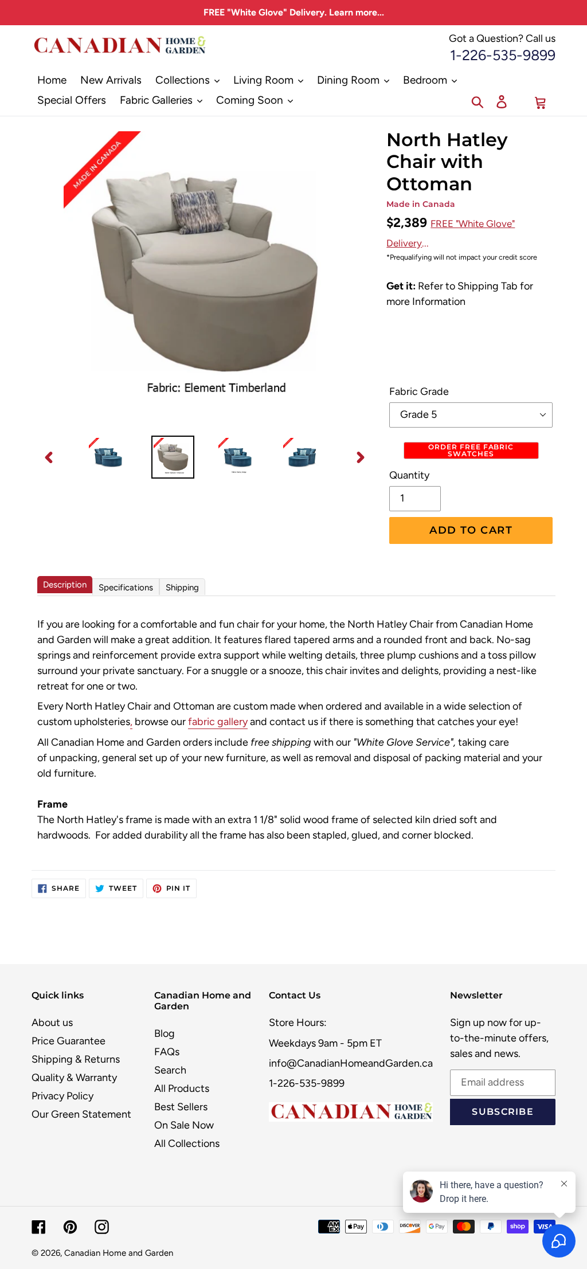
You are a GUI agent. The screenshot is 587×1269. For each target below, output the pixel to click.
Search (170, 1070)
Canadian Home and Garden (118, 1253)
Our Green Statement (81, 1114)
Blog (164, 1033)
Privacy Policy (62, 1096)
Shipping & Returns (76, 1059)
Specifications (126, 587)
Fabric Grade (419, 391)
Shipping (182, 587)
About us (52, 1022)
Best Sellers (181, 1106)
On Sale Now (184, 1125)
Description (65, 584)
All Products (181, 1088)
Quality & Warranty (74, 1077)
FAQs (166, 1051)
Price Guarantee (68, 1041)
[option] (108, 457)
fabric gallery (218, 721)
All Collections (187, 1143)
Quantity (409, 475)
